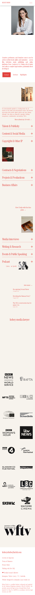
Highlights (23, 75)
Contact (6, 75)
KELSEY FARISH (6, 3)
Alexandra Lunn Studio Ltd (21, 580)
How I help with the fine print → (23, 208)
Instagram (5, 576)
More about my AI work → (23, 119)
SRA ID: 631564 (25, 586)
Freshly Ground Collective (11, 573)
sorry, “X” (16, 576)
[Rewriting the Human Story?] (7, 296)
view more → (28, 285)
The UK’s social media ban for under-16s (22, 304)
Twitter (10, 576)
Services (15, 75)
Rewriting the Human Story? (21, 296)
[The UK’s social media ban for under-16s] (7, 304)
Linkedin (22, 576)
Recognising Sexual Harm (21, 289)
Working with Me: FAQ (8, 568)
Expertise (11, 558)
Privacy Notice (6, 565)
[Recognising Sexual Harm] (7, 289)
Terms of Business (7, 561)
